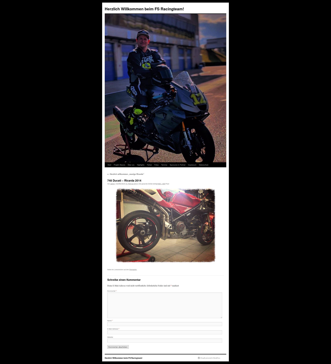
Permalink (133, 269)
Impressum (192, 165)
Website (110, 337)
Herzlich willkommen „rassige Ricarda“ (125, 174)
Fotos (156, 165)
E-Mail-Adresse (113, 329)
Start (109, 165)
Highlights (140, 165)
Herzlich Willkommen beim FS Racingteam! (144, 9)
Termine (164, 165)
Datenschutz (203, 165)
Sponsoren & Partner (177, 165)
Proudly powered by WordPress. (210, 358)
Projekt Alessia (119, 165)
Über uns (131, 165)
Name (110, 320)
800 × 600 (161, 184)
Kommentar (111, 291)
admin (112, 184)
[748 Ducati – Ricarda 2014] (165, 225)
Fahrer (149, 165)
